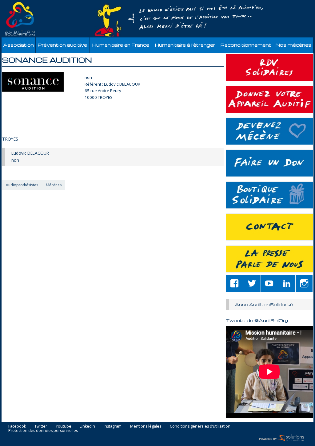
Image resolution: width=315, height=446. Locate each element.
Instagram (113, 427)
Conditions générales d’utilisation (200, 427)
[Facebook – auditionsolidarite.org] (234, 283)
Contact (269, 227)
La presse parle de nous (269, 259)
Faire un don (269, 163)
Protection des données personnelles (43, 431)
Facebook (17, 427)
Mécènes (54, 185)
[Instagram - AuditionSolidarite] (304, 283)
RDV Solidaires (269, 67)
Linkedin (87, 427)
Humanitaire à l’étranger (185, 45)
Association (18, 45)
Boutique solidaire (269, 195)
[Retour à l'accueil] (157, 18)
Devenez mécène (269, 131)
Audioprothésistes (22, 185)
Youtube (63, 427)
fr (296, 3)
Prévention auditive (62, 45)
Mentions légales (145, 427)
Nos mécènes (293, 45)
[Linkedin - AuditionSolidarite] (286, 283)
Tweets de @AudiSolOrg (257, 320)
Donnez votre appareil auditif (269, 99)
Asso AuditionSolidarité (264, 304)
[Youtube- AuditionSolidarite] (269, 283)
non (88, 77)
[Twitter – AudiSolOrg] (252, 283)
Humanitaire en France (120, 45)
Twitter (40, 427)
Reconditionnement (246, 45)
